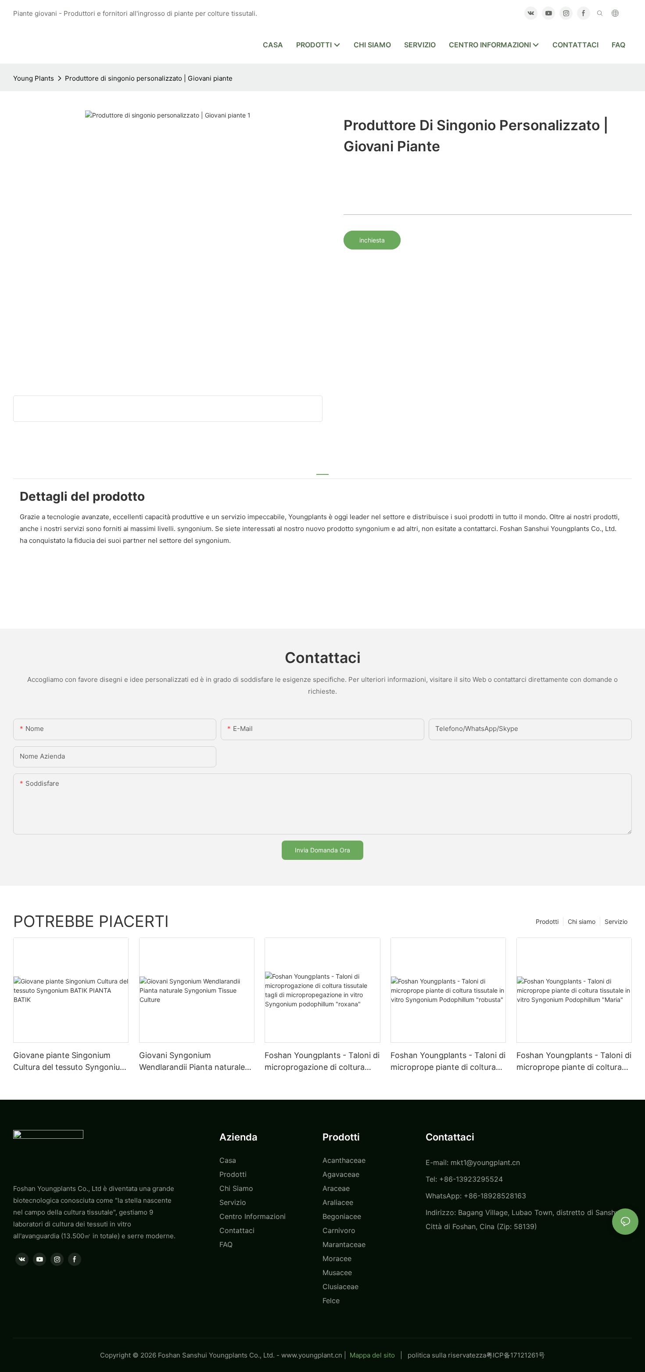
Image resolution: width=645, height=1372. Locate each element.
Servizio (616, 921)
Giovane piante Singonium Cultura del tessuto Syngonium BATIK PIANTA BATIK (70, 1062)
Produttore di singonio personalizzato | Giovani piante (149, 78)
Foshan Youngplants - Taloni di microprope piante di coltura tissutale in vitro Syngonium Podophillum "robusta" (448, 1062)
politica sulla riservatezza (447, 1355)
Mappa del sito (372, 1355)
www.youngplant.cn (311, 1355)
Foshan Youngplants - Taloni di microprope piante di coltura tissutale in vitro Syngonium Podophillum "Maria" (573, 1062)
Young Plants (33, 78)
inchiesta (372, 240)
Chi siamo (581, 921)
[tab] (322, 470)
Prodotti (547, 921)
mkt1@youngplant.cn (485, 1162)
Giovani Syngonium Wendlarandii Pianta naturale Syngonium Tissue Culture (192, 1062)
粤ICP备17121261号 (515, 1355)
